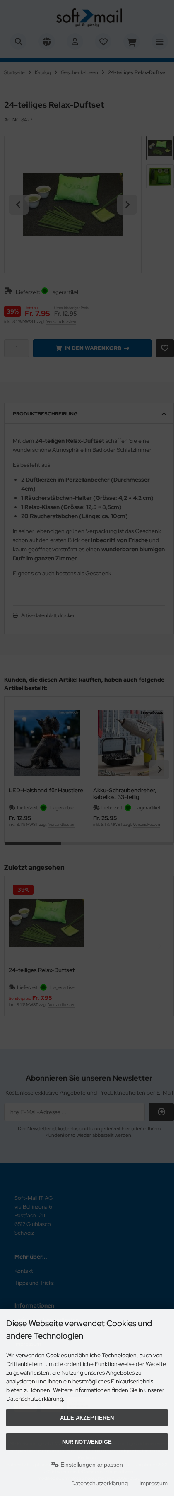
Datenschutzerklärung (99, 1483)
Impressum (154, 1483)
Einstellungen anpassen (91, 1464)
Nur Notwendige (87, 1442)
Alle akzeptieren (87, 1418)
